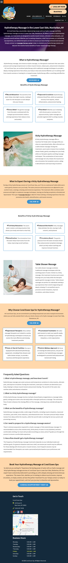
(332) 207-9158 (59, 7)
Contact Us (59, 20)
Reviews (49, 16)
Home (29, 16)
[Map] (25, 524)
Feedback (57, 16)
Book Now (58, 12)
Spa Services (37, 16)
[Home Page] (8, 12)
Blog (64, 16)
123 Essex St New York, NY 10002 (20, 504)
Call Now (33, 202)
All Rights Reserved (40, 561)
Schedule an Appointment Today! (33, 485)
